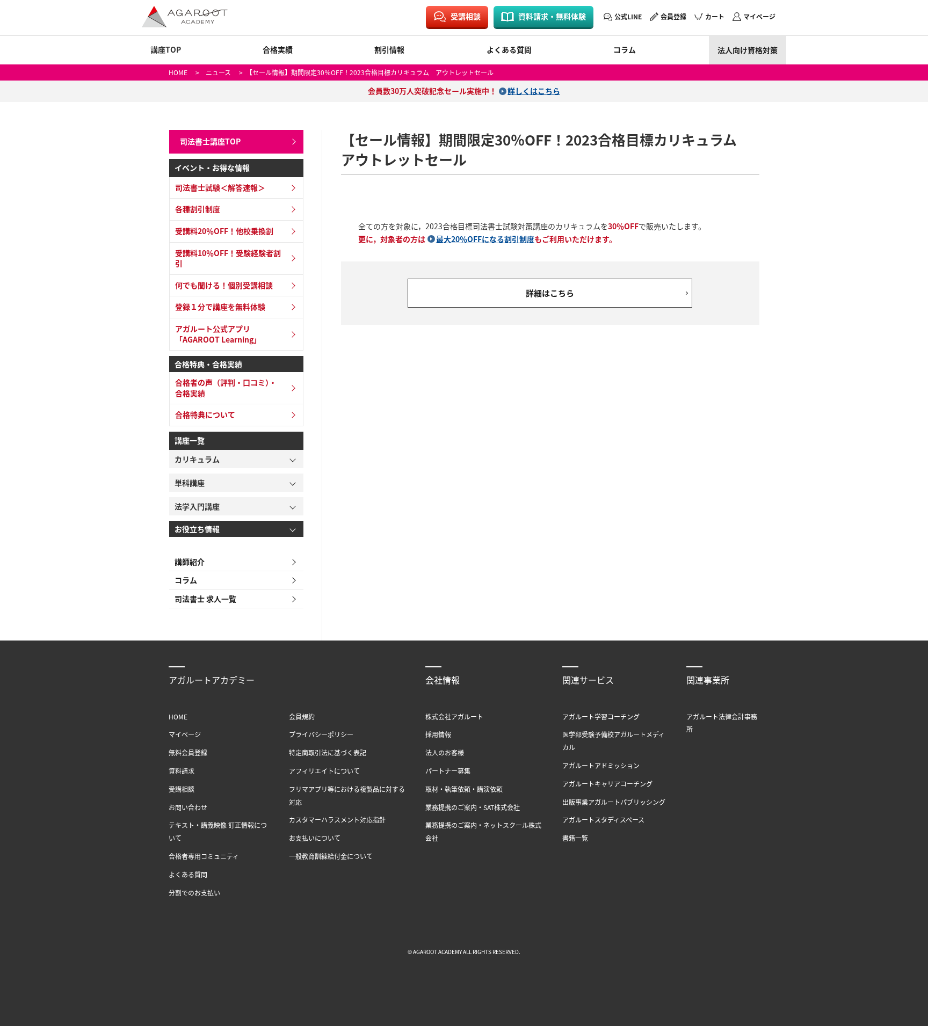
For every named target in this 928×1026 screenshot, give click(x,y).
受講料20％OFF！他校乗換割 (224, 230)
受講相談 (466, 16)
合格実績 (278, 49)
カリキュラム (197, 459)
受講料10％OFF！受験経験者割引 (228, 258)
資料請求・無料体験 (552, 16)
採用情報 (438, 734)
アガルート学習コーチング (601, 716)
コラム (624, 49)
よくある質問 (509, 49)
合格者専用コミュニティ (204, 856)
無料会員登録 (188, 752)
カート (714, 16)
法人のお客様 (444, 752)
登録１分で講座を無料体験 (220, 306)
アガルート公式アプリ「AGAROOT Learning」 (218, 334)
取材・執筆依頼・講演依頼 (464, 789)
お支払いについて (314, 837)
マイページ (759, 16)
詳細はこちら (550, 293)
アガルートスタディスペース (603, 819)
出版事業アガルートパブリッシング (613, 801)
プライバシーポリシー (321, 734)
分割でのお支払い (194, 892)
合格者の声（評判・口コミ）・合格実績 (226, 387)
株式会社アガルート (454, 716)
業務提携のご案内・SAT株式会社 (472, 807)
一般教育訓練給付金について (331, 856)
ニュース (218, 72)
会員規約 (302, 716)
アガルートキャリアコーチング (607, 783)
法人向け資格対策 (747, 50)
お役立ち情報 (197, 528)
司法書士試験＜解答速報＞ (220, 187)
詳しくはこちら (534, 90)
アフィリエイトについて (324, 770)
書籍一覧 (575, 837)
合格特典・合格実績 (208, 364)
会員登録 (673, 16)
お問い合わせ (188, 807)
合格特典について (205, 414)
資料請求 (181, 770)
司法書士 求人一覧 (205, 598)
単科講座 (190, 482)
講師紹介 (190, 561)
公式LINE (628, 16)
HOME (178, 72)
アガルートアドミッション (601, 765)
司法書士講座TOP (210, 141)
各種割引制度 (197, 208)
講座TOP (165, 49)
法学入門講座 (197, 506)
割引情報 (389, 49)
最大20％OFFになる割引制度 (485, 239)
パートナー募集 (447, 770)
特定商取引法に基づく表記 (327, 752)
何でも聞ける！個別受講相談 (224, 285)
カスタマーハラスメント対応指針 (337, 819)
